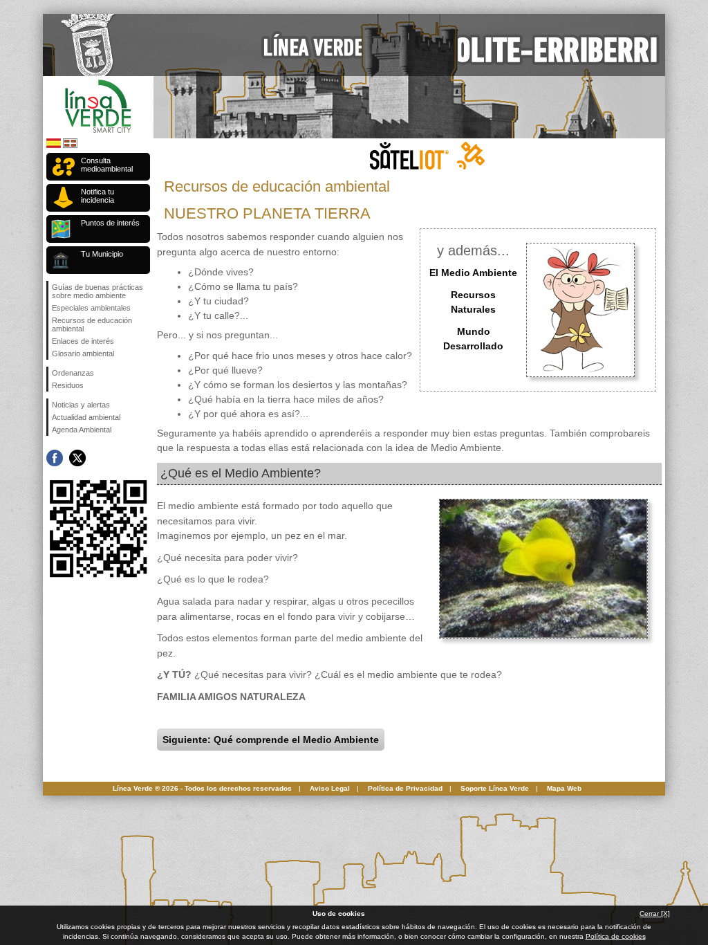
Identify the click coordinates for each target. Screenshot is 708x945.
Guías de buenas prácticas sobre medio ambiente (97, 291)
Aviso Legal (330, 788)
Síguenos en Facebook (54, 458)
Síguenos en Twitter (77, 458)
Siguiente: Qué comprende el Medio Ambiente (270, 739)
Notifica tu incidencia (97, 195)
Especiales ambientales (91, 308)
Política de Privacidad (405, 788)
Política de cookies (616, 936)
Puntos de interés (110, 223)
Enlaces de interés (83, 341)
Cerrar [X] (655, 913)
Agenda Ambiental (81, 429)
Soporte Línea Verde (494, 788)
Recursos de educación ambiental (92, 324)
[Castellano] (53, 145)
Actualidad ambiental (86, 417)
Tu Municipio (102, 254)
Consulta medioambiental (107, 164)
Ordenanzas (73, 373)
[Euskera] (70, 145)
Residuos (68, 385)
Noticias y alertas (81, 405)
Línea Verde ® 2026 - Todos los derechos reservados (202, 788)
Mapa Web (564, 788)
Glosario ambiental (83, 353)
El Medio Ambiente (473, 272)
